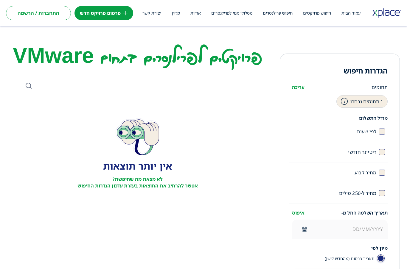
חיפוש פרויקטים (317, 13)
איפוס (298, 212)
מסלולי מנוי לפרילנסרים (231, 13)
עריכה (298, 87)
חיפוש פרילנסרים (278, 13)
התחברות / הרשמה (38, 13)
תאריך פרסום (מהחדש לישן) (350, 258)
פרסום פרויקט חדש (100, 13)
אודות (195, 13)
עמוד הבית (351, 13)
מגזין (176, 13)
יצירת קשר (151, 13)
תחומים (380, 87)
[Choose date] (304, 229)
